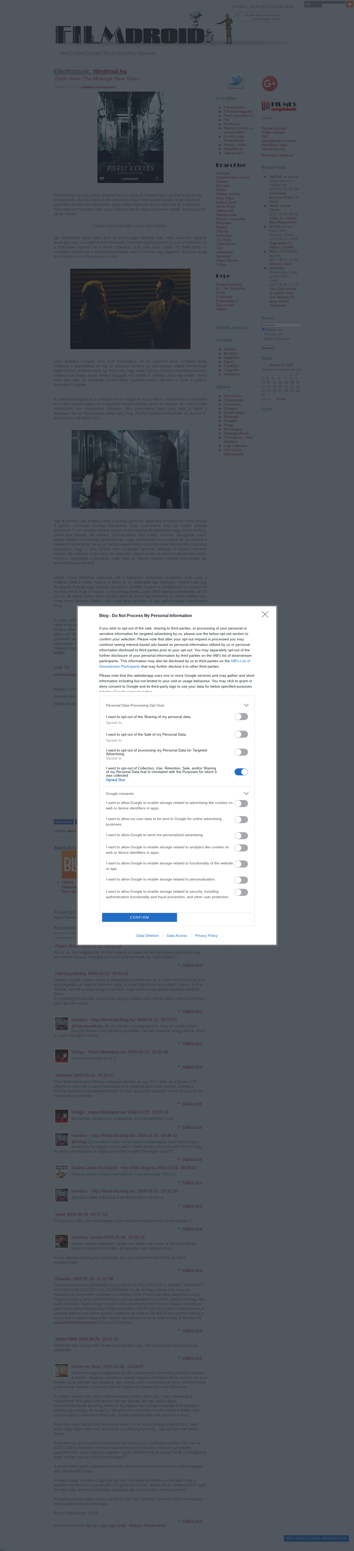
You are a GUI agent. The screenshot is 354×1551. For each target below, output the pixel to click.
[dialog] (177, 775)
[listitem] (177, 705)
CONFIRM (139, 917)
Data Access (177, 935)
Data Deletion (148, 935)
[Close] (267, 616)
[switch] (241, 716)
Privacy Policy (206, 935)
